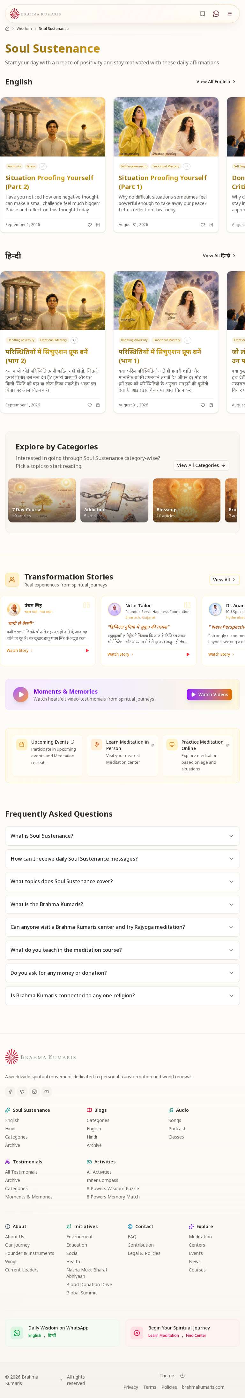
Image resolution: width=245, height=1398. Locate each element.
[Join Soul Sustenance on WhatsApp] (216, 13)
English (12, 1120)
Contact (144, 1226)
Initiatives (86, 1226)
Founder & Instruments (29, 1253)
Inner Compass (102, 1180)
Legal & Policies (144, 1253)
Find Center (196, 1335)
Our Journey (17, 1245)
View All (221, 580)
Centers (197, 1245)
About (19, 1226)
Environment (79, 1237)
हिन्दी (52, 1335)
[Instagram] (34, 1092)
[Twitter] (22, 1092)
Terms (149, 1387)
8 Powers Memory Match (113, 1197)
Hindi (10, 1128)
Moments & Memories (29, 1197)
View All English (213, 81)
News (195, 1261)
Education (76, 1245)
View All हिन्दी (216, 255)
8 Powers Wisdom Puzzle (113, 1188)
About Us (14, 1237)
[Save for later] (98, 224)
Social (72, 1253)
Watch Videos (213, 694)
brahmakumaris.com (203, 1387)
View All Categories (198, 465)
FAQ (132, 1237)
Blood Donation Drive (89, 1284)
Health (73, 1261)
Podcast (177, 1128)
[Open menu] (229, 13)
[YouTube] (46, 1092)
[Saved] (202, 13)
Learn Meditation (163, 1335)
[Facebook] (10, 1092)
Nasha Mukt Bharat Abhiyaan (87, 1273)
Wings (11, 1261)
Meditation (200, 1237)
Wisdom (24, 28)
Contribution (141, 1245)
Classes (176, 1137)
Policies (169, 1387)
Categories (16, 1137)
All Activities (99, 1172)
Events (196, 1253)
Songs (174, 1120)
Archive (12, 1145)
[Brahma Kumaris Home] (35, 13)
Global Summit (81, 1293)
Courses (197, 1270)
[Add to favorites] (89, 224)
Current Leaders (22, 1270)
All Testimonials (21, 1172)
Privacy (130, 1387)
